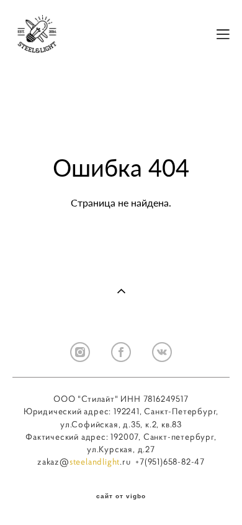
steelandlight (94, 461)
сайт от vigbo (121, 496)
